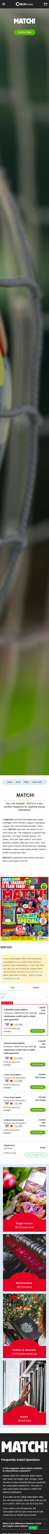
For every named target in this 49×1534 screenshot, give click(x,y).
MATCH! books (24, 1420)
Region (4, 994)
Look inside (37, 782)
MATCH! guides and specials (24, 1354)
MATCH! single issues (24, 1227)
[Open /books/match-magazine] (24, 1392)
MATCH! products (24, 1287)
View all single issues (36, 1155)
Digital (36, 987)
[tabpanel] (24, 833)
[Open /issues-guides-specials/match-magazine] (24, 1326)
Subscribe (24, 32)
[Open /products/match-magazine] (24, 1262)
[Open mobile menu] (4, 4)
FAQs (26, 782)
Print (12, 987)
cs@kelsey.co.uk (11, 978)
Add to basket (37, 1031)
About (9, 782)
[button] (45, 4)
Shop (18, 782)
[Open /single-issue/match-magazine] (24, 1199)
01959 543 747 (36, 972)
